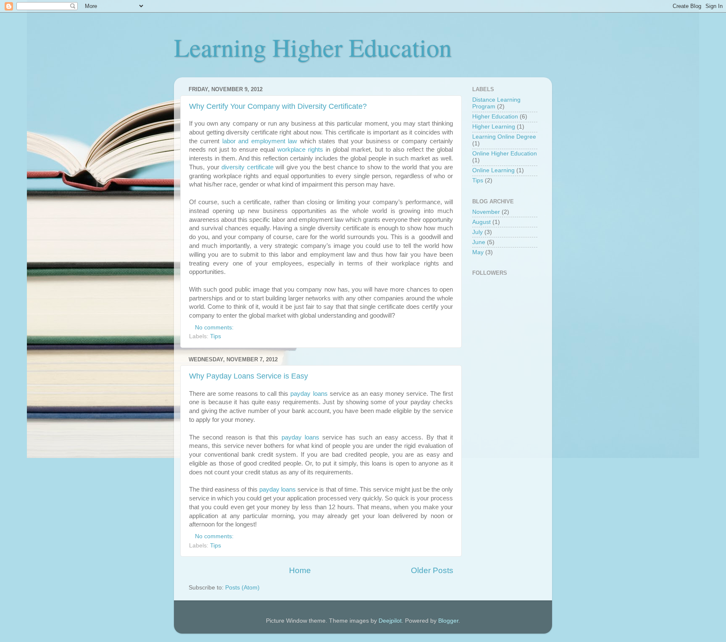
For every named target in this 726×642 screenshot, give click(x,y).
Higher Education (495, 116)
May (478, 252)
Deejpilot (390, 621)
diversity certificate (247, 167)
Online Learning (493, 170)
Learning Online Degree (504, 137)
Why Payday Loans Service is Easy (248, 376)
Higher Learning (493, 127)
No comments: (215, 327)
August (481, 222)
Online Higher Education (504, 153)
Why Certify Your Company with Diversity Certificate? (278, 106)
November (486, 212)
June (478, 242)
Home (300, 570)
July (477, 232)
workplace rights (300, 149)
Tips (215, 336)
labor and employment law (259, 141)
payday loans (308, 393)
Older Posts (432, 570)
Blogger (448, 621)
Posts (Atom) (242, 587)
